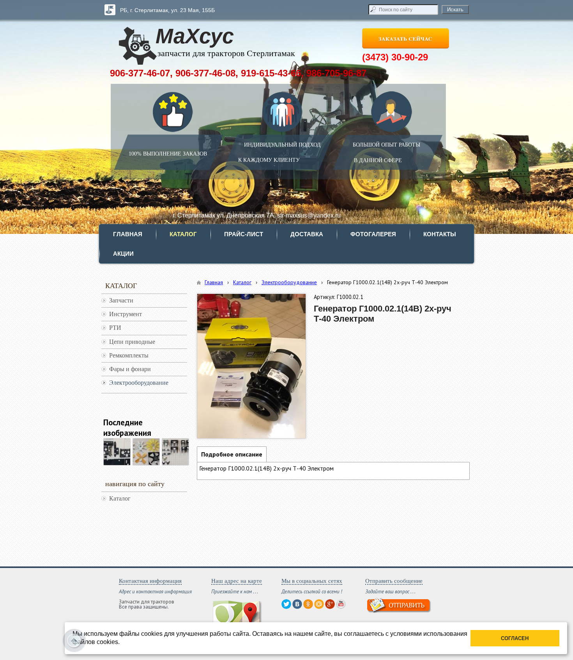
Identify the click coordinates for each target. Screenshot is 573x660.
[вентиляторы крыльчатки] (146, 451)
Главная (214, 282)
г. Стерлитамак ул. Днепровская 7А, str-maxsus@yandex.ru (257, 215)
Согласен (515, 638)
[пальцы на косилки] (175, 451)
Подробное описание (231, 454)
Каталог (242, 282)
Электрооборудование (289, 282)
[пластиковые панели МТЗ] (117, 451)
